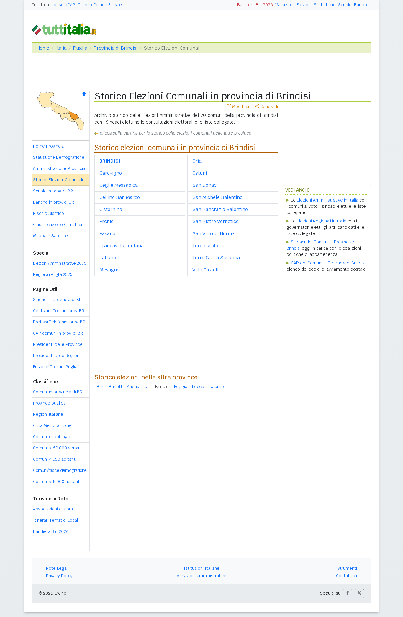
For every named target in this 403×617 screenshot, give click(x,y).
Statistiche (325, 4)
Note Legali (57, 568)
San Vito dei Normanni (217, 233)
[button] (347, 593)
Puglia (80, 48)
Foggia (180, 386)
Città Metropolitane (52, 425)
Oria (197, 161)
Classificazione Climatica (57, 224)
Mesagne (109, 270)
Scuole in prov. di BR (53, 191)
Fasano (107, 233)
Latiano (107, 258)
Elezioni (304, 4)
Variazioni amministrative (201, 575)
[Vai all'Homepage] (66, 28)
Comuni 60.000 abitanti (58, 448)
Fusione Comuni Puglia (55, 366)
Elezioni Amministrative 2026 (59, 263)
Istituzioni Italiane (201, 568)
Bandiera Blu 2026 (255, 4)
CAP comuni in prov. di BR (58, 333)
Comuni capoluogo (51, 436)
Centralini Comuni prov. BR (58, 310)
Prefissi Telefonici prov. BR (59, 322)
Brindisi (162, 386)
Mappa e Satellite (50, 235)
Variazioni (284, 4)
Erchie (106, 221)
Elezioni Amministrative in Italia (327, 200)
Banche (361, 4)
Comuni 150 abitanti (54, 459)
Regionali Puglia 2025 (52, 274)
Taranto (216, 386)
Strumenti (347, 568)
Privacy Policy (59, 575)
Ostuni (199, 173)
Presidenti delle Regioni (56, 355)
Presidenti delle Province (58, 344)
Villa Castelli (206, 270)
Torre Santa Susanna (216, 258)
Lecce (198, 386)
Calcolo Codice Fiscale (100, 4)
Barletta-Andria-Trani (129, 386)
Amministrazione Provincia (59, 168)
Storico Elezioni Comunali (58, 179)
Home (43, 48)
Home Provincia (48, 146)
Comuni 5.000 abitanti (57, 481)
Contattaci (346, 575)
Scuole (345, 4)
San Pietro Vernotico (215, 221)
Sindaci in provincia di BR (57, 299)
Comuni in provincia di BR (57, 392)
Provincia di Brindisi (115, 48)
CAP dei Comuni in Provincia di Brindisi (328, 263)
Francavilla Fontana (121, 246)
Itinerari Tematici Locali (56, 520)
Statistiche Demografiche (58, 157)
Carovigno (110, 173)
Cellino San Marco (119, 197)
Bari (100, 386)
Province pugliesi (50, 403)
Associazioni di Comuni (55, 509)
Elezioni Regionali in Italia (321, 221)
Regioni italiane (48, 414)
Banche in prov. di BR (53, 202)
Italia (61, 48)
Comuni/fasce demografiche (60, 470)
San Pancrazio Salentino (220, 209)
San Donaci (205, 185)
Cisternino (110, 209)
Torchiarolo (205, 246)
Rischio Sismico (48, 213)
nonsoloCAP (63, 4)
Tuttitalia (40, 4)
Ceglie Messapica (118, 185)
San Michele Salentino (217, 197)
